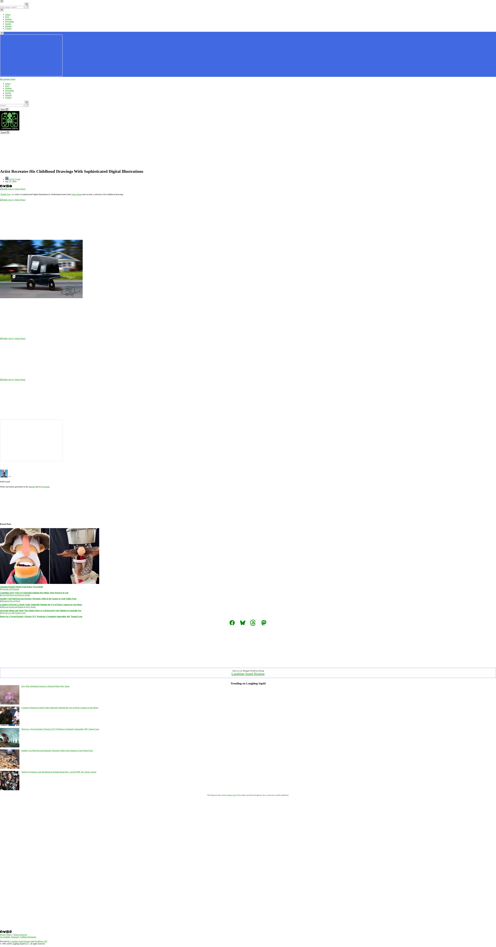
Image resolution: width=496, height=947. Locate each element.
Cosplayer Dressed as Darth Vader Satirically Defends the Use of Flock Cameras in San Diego (41, 605)
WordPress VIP (40, 941)
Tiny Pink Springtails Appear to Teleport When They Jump (45, 686)
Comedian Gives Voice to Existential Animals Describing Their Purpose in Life (34, 593)
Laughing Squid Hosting (248, 674)
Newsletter (9, 90)
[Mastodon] (10, 932)
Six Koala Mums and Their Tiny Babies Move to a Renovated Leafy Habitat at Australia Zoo (40, 610)
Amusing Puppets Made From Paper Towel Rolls (21, 587)
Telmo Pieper (76, 194)
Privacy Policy (6, 935)
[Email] (10, 187)
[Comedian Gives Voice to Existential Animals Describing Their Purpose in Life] (9, 589)
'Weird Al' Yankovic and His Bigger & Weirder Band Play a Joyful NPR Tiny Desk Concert (58, 772)
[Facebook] (1, 187)
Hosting (8, 88)
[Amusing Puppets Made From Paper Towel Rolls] (49, 583)
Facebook (45, 487)
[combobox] (12, 105)
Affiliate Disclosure (28, 937)
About (7, 84)
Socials (8, 93)
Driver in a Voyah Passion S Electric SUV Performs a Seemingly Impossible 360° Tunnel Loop (41, 616)
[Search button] (26, 104)
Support (8, 95)
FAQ (7, 86)
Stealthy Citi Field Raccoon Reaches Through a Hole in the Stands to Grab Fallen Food (38, 599)
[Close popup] (2, 33)
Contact (8, 97)
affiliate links (231, 795)
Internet (32, 487)
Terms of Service (20, 935)
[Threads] (7, 187)
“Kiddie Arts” (5, 194)
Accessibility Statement (9, 937)
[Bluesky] (4, 187)
